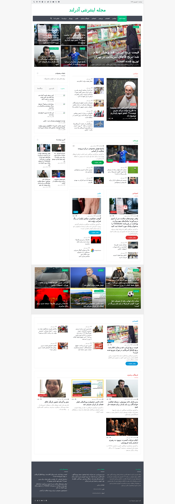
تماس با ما (56, 18)
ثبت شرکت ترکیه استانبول (88, 474)
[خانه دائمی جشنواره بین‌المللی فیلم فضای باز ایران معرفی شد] (87, 298)
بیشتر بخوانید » (98, 162)
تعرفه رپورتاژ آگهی (76, 474)
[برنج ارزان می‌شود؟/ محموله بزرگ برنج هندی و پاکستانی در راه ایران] (60, 106)
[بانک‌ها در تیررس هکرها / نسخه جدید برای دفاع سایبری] (96, 240)
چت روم (88, 476)
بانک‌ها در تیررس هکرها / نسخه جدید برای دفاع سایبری (82, 242)
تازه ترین (51, 88)
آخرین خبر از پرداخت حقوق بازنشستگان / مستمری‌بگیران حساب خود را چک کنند (83, 347)
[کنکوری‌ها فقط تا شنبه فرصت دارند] (133, 255)
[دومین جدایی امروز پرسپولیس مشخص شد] (99, 170)
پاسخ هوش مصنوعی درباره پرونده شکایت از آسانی (59, 181)
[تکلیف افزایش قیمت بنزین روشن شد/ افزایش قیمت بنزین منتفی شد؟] (63, 345)
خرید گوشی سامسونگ (50, 78)
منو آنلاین (79, 479)
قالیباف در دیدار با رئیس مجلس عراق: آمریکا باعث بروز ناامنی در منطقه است (82, 115)
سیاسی (114, 18)
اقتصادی (107, 18)
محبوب (63, 88)
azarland (133, 118)
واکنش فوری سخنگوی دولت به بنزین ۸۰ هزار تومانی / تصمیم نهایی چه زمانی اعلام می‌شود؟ (47, 331)
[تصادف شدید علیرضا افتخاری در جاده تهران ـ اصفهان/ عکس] (133, 245)
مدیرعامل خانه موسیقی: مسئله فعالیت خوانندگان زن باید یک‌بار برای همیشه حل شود (122, 404)
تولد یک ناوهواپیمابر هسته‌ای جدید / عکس (54, 121)
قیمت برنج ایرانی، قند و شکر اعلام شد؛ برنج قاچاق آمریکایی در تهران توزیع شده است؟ (116, 56)
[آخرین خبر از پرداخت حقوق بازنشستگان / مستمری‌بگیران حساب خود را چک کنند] (98, 345)
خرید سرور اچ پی (100, 474)
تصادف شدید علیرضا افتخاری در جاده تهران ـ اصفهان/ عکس (119, 247)
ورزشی (101, 18)
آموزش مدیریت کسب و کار (78, 476)
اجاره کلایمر (101, 476)
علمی (76, 18)
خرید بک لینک (94, 476)
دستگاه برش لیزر (86, 479)
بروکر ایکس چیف (61, 78)
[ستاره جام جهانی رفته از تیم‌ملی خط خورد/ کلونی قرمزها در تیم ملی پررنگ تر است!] (133, 170)
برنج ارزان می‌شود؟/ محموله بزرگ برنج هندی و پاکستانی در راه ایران (46, 106)
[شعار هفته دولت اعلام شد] (99, 81)
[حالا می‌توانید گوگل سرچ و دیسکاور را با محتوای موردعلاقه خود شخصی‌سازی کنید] (96, 250)
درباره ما (64, 18)
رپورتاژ (71, 18)
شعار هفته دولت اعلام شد (84, 81)
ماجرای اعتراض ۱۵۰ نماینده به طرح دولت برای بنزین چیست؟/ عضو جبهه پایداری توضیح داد (58, 157)
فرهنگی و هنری (85, 18)
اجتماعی (94, 18)
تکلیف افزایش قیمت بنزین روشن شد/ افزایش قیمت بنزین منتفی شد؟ (47, 347)
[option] (87, 45)
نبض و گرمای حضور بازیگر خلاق (57, 402)
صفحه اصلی (122, 18)
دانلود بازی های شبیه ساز (98, 479)
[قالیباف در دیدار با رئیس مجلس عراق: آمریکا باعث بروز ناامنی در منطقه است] (99, 113)
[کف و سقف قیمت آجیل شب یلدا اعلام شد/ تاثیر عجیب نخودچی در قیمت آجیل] (60, 97)
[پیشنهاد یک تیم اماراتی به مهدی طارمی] (99, 180)
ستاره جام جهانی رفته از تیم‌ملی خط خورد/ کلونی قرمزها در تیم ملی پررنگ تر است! (117, 172)
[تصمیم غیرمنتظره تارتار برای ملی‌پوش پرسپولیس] (133, 180)
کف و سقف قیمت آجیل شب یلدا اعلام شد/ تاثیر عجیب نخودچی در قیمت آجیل (46, 97)
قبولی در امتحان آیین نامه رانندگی (93, 481)
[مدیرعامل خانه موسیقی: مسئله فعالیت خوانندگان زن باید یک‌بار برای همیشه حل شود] (43, 174)
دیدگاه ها (40, 88)
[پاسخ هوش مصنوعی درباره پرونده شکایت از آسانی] (74, 56)
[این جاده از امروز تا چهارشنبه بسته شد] (60, 115)
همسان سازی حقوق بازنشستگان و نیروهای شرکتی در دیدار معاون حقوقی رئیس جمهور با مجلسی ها (82, 105)
